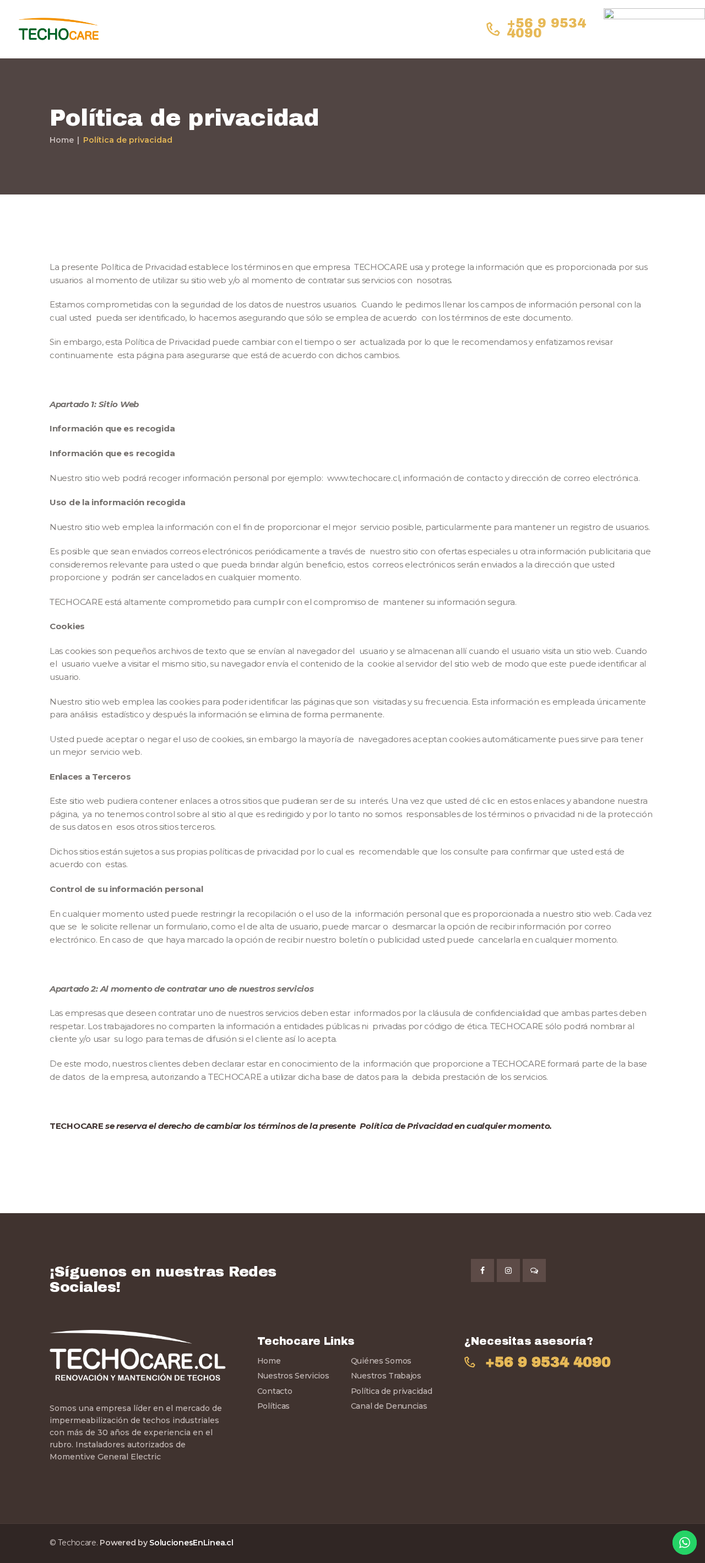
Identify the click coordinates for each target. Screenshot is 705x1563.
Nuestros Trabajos (386, 1376)
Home (62, 140)
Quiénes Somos (381, 1361)
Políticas (273, 1406)
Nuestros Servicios (293, 1376)
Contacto (274, 1391)
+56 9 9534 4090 (548, 1362)
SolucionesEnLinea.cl (191, 1543)
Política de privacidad (391, 1391)
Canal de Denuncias (389, 1406)
